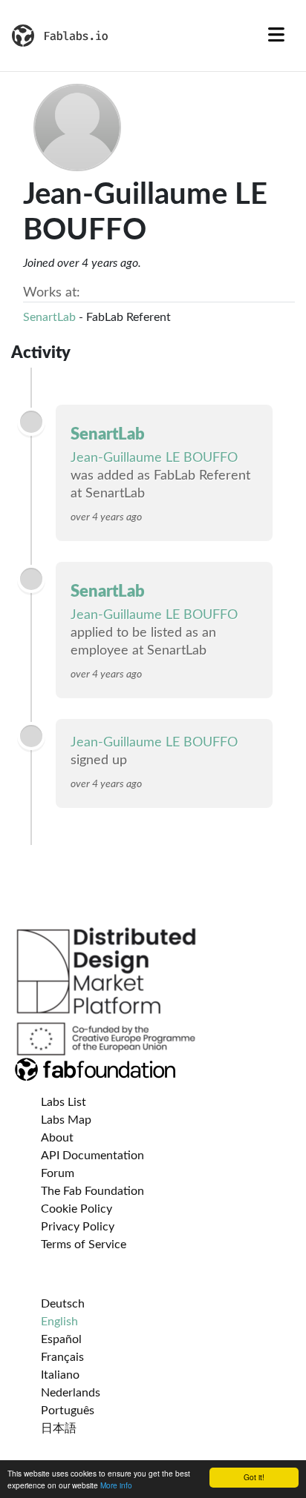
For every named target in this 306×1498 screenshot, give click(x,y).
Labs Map (66, 1120)
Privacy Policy (77, 1227)
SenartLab (49, 317)
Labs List (63, 1102)
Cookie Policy (76, 1209)
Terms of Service (83, 1244)
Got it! (254, 1476)
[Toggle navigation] (276, 35)
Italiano (60, 1375)
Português (67, 1410)
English (59, 1322)
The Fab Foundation (92, 1191)
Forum (57, 1173)
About (57, 1138)
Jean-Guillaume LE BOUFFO (154, 458)
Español (61, 1339)
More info (116, 1485)
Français (62, 1357)
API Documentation (92, 1155)
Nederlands (70, 1393)
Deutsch (63, 1304)
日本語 (58, 1428)
